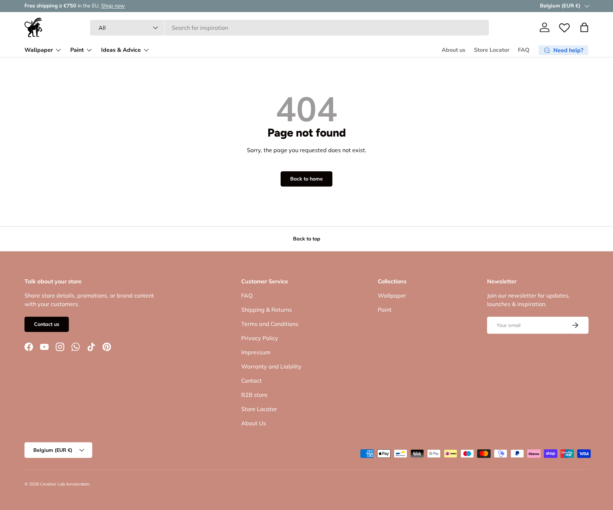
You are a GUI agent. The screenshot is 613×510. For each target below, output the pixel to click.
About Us (253, 423)
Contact (251, 380)
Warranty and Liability (271, 366)
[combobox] (289, 27)
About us (453, 50)
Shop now (113, 5)
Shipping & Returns (266, 309)
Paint (77, 50)
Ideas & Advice (121, 50)
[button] (584, 27)
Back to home (306, 179)
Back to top (306, 238)
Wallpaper (38, 50)
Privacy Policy (259, 338)
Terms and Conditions (269, 323)
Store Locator (491, 50)
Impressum (255, 352)
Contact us (46, 324)
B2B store (254, 394)
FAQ (524, 50)
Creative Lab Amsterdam (64, 484)
